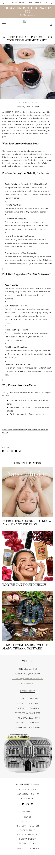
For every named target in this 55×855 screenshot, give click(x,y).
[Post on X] (7, 451)
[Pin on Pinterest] (11, 451)
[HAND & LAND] (27, 24)
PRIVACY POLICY (27, 843)
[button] (20, 451)
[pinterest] (32, 804)
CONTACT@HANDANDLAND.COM (27, 678)
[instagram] (27, 804)
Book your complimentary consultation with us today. (25, 431)
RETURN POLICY (27, 839)
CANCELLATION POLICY (28, 834)
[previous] (3, 2)
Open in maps (27, 691)
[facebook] (23, 804)
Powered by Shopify (27, 848)
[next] (52, 2)
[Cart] (51, 24)
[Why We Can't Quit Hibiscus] (27, 556)
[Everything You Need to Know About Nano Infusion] (27, 492)
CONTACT (27, 821)
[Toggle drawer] (4, 24)
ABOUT (27, 817)
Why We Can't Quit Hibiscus (24, 584)
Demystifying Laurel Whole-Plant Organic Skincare (25, 647)
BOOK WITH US (27, 830)
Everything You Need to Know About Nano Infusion (26, 523)
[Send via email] (16, 451)
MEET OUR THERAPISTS (28, 826)
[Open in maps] (27, 754)
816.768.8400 (27, 683)
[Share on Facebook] (3, 451)
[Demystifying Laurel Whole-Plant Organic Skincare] (27, 616)
